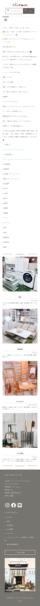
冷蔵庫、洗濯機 (13, 28)
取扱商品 (10, 525)
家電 (27, 28)
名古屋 (22, 28)
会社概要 (10, 529)
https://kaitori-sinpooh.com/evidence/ (17, 159)
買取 (8, 521)
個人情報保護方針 (13, 544)
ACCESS (10, 533)
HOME (9, 517)
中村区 (5, 28)
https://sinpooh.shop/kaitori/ (14, 149)
